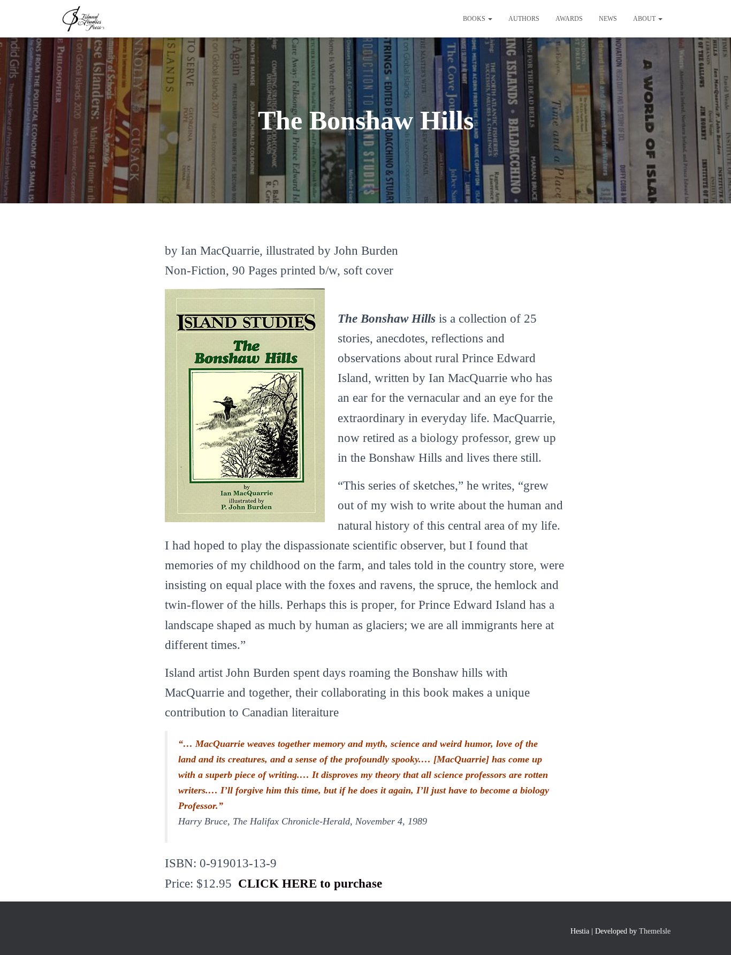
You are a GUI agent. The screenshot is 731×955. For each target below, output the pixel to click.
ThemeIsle (655, 931)
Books (475, 18)
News (608, 18)
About (645, 18)
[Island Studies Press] (82, 18)
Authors (523, 18)
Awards (569, 18)
